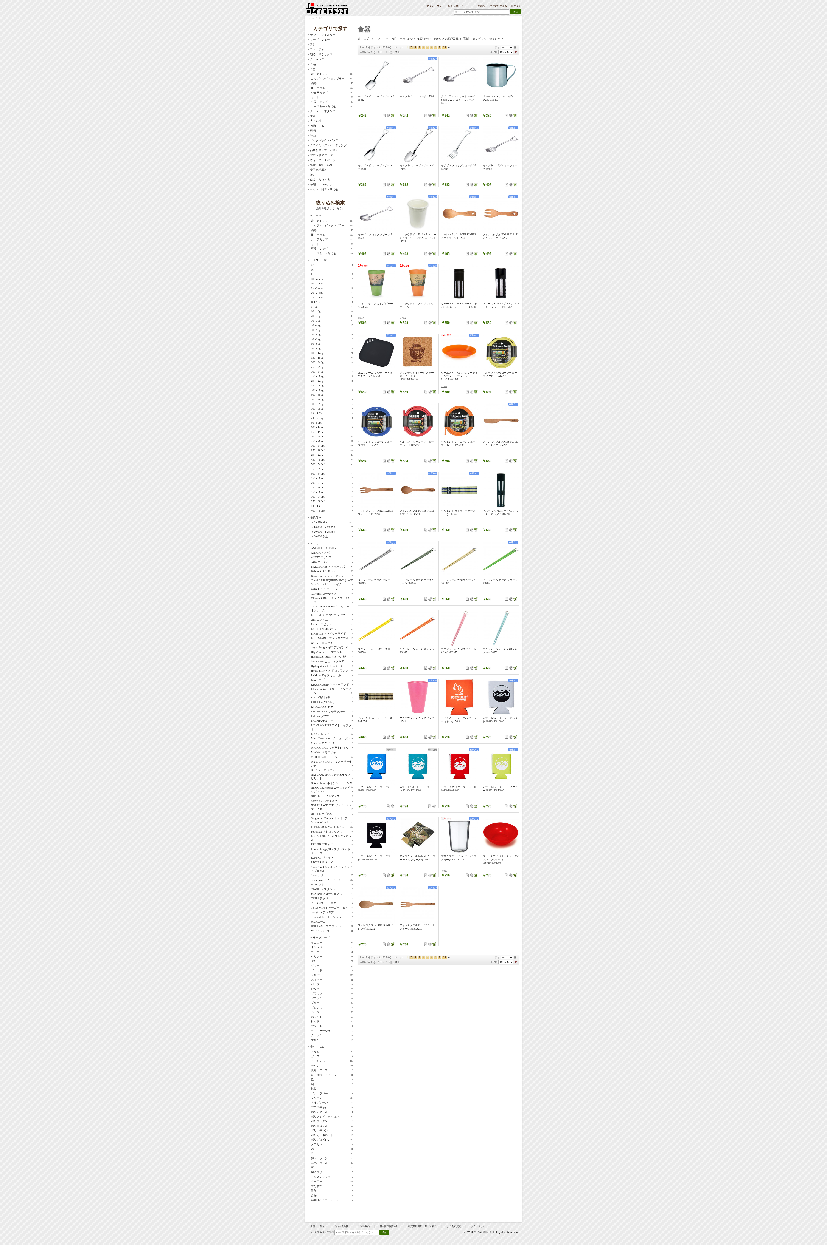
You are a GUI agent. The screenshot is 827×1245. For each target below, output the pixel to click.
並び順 (494, 51)
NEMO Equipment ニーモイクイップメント (332, 789)
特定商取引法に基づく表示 (422, 1226)
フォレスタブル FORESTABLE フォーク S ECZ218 (375, 512)
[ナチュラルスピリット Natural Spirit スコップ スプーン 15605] (376, 213)
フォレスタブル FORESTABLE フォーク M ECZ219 (417, 927)
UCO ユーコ (332, 921)
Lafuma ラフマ (332, 716)
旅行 (313, 174)
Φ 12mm (332, 302)
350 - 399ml (332, 450)
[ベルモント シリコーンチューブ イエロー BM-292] (501, 352)
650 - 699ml (332, 478)
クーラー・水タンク (322, 111)
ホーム (311, 18)
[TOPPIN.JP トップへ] (327, 9)
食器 (313, 69)
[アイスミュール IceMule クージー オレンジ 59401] (459, 697)
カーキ (332, 951)
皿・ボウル (332, 88)
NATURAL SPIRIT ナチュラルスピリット (332, 776)
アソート (332, 1026)
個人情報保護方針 (388, 1226)
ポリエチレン (332, 1130)
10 (444, 47)
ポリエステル (332, 1126)
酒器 (332, 83)
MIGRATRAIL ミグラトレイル (332, 747)
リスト (396, 52)
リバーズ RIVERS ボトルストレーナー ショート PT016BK (501, 305)
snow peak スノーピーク (332, 880)
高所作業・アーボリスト (325, 150)
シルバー (332, 975)
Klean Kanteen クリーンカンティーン (332, 691)
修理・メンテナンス (322, 184)
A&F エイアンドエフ (332, 548)
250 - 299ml (332, 441)
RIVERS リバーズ (332, 862)
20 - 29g (332, 316)
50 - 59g (332, 330)
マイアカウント (435, 6)
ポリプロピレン (332, 1139)
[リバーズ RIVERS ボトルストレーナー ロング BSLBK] (501, 490)
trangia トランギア (332, 912)
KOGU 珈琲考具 (332, 697)
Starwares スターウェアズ (332, 893)
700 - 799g (332, 399)
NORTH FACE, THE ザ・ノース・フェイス (332, 807)
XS (332, 265)
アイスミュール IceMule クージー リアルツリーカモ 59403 (417, 858)
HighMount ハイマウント (332, 652)
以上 (332, 536)
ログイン (516, 6)
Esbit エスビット (332, 624)
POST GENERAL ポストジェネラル (332, 838)
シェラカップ (332, 92)
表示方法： (366, 51)
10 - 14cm (332, 283)
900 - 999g (332, 408)
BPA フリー (332, 1172)
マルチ (332, 1040)
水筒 (313, 116)
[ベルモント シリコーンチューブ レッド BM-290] (418, 421)
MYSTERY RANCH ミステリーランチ (332, 763)
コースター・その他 (332, 106)
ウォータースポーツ (322, 160)
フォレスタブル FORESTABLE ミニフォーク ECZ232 (500, 236)
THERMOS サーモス (332, 903)
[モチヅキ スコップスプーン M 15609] (418, 144)
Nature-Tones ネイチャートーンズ (332, 783)
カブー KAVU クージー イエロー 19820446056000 (500, 789)
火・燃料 (315, 120)
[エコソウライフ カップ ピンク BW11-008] (418, 697)
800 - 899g (332, 404)
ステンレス (332, 1061)
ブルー (332, 1002)
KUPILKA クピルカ (332, 702)
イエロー (332, 942)
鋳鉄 (332, 1088)
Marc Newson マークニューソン (332, 738)
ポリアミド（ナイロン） (332, 1116)
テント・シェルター (322, 34)
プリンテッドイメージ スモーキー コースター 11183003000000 (417, 376)
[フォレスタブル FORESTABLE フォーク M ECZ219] (418, 904)
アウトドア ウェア (321, 155)
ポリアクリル (332, 1112)
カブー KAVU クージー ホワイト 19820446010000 (500, 720)
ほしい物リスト (457, 6)
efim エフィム (332, 619)
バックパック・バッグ (324, 140)
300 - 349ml (332, 445)
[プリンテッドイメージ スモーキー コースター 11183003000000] (418, 352)
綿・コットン (332, 1158)
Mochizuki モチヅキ (332, 752)
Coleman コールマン (332, 593)
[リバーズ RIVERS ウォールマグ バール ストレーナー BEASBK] (459, 282)
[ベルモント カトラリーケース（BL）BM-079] (459, 490)
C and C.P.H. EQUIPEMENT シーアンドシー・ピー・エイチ (332, 582)
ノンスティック (332, 1177)
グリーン (332, 961)
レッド (332, 1021)
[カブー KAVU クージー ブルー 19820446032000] (376, 766)
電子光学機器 (318, 169)
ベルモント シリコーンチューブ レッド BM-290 (417, 443)
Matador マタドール (332, 743)
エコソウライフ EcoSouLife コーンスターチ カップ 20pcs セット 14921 (418, 238)
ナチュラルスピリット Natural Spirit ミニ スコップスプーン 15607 (458, 100)
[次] (449, 47)
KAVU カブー (332, 679)
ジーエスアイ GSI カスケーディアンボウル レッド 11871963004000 (501, 859)
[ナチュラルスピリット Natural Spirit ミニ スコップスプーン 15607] (459, 75)
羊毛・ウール (332, 1163)
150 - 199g (332, 357)
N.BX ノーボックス (332, 770)
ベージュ (332, 1012)
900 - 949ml (332, 496)
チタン (332, 1065)
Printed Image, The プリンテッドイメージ (332, 851)
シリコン (332, 1098)
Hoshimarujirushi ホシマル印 (332, 656)
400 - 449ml (332, 455)
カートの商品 (477, 6)
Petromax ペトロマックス (332, 831)
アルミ (332, 1051)
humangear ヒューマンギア (332, 661)
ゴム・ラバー (332, 1093)
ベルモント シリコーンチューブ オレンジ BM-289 (458, 443)
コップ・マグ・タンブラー (332, 78)
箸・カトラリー (332, 74)
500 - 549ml (332, 464)
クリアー (332, 956)
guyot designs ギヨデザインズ (332, 647)
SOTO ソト (332, 884)
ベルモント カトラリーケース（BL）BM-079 (458, 512)
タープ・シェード (321, 39)
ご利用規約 (364, 1226)
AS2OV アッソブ (332, 557)
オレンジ (332, 947)
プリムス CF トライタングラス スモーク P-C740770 (459, 858)
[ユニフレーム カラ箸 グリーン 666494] (501, 559)
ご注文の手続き (498, 6)
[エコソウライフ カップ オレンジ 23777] (418, 282)
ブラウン (332, 993)
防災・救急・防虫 (321, 179)
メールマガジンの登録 (322, 1232)
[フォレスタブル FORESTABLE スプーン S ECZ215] (418, 490)
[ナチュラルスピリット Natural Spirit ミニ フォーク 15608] (418, 75)
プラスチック (332, 1107)
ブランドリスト (479, 1226)
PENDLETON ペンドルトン (332, 826)
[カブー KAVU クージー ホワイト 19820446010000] (501, 697)
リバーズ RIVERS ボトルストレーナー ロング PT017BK (501, 512)
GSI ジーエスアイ (332, 642)
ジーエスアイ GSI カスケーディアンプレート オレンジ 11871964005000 (459, 376)
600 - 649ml (332, 473)
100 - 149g (332, 353)
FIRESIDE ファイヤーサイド (332, 633)
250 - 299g (332, 367)
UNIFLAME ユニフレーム (332, 926)
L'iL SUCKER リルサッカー (332, 711)
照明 (313, 130)
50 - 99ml (332, 422)
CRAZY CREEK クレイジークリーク (332, 600)
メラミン (332, 1144)
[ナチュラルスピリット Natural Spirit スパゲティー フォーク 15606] (501, 144)
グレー (332, 965)
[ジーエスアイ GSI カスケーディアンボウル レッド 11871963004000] (501, 835)
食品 (313, 64)
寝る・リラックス (321, 54)
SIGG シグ (332, 875)
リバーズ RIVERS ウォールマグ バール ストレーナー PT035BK (459, 305)
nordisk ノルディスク (332, 800)
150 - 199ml (332, 432)
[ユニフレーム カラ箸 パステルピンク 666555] (459, 628)
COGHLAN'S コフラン (332, 588)
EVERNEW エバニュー (332, 628)
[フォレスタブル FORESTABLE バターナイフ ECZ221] (501, 421)
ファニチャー (318, 49)
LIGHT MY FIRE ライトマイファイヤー (332, 727)
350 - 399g (332, 376)
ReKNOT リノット (332, 857)
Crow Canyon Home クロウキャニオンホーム (332, 608)
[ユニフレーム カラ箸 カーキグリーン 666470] (418, 559)
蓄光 (332, 1195)
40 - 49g (332, 325)
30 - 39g (332, 320)
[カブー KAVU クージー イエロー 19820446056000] (501, 766)
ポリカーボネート (332, 1135)
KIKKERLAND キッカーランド (332, 684)
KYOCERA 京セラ (332, 706)
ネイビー (332, 979)
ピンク (332, 989)
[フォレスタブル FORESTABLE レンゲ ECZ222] (376, 904)
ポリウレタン (332, 1121)
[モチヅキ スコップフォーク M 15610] (459, 144)
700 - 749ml (332, 483)
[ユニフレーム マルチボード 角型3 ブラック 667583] (376, 352)
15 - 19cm (332, 288)
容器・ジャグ (332, 101)
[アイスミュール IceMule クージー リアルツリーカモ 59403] (418, 835)
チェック (332, 1035)
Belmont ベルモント (332, 571)
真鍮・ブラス (332, 1070)
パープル (332, 984)
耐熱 (332, 1190)
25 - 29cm (332, 297)
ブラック (332, 998)
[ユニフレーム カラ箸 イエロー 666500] (376, 628)
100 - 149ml (332, 427)
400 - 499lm (332, 510)
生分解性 (332, 1186)
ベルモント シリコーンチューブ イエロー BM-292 (500, 374)
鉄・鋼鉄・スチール (332, 1075)
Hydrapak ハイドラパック (332, 666)
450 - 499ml (332, 459)
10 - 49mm (332, 279)
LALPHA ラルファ (332, 720)
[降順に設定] (515, 51)
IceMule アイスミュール (332, 675)
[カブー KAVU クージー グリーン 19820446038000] (418, 766)
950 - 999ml (332, 501)
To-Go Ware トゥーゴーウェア (332, 907)
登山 (313, 135)
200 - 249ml (332, 436)
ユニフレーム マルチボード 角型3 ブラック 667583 (375, 374)
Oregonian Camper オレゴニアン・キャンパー (332, 820)
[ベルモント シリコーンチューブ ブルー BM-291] (376, 421)
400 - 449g (332, 381)
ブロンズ (332, 1007)
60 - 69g (332, 334)
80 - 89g (332, 343)
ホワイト (332, 1016)
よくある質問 (454, 1226)
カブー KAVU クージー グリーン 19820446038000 (417, 789)
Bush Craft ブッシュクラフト (332, 576)
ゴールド (332, 970)
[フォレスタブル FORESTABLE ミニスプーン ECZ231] (459, 213)
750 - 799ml (332, 487)
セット (332, 97)
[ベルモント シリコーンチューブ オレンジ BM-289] (459, 421)
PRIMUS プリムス (332, 844)
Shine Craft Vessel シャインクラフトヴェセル (332, 868)
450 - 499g (332, 385)
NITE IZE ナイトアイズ (332, 796)
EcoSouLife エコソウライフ (332, 615)
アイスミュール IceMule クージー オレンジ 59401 (459, 720)
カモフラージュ (332, 1030)
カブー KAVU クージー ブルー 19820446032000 (375, 789)
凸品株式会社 (341, 1226)
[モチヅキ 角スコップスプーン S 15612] (376, 75)
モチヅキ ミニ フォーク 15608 (417, 96)
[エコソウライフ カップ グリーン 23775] (376, 282)
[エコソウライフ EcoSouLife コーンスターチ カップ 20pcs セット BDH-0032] (418, 213)
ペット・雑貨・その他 (324, 189)
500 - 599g (332, 390)
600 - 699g (332, 394)
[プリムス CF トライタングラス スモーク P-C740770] (459, 835)
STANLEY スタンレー (332, 889)
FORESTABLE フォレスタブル (332, 638)
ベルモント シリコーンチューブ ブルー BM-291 (375, 443)
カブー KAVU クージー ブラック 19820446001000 (375, 858)
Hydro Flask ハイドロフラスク (332, 670)
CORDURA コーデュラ (332, 1200)
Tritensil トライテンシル (332, 917)
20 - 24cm (332, 292)
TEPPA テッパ (332, 898)
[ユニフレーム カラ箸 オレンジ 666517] (418, 628)
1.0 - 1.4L (332, 506)
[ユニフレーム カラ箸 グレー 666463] (376, 559)
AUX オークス (332, 562)
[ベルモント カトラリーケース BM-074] (376, 697)
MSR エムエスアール (332, 756)
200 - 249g (332, 362)
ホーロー (332, 1181)
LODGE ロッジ (332, 733)
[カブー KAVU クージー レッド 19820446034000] (459, 766)
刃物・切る (317, 125)
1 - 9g (332, 306)
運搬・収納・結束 (321, 165)
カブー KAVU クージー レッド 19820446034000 (458, 789)
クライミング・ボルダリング (328, 145)
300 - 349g (332, 371)
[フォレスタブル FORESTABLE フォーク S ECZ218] (376, 490)
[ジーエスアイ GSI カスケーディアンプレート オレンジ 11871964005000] (459, 352)
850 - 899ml (332, 492)
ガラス (332, 1056)
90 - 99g (332, 348)
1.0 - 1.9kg (332, 413)
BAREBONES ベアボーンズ (332, 566)
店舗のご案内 (317, 1226)
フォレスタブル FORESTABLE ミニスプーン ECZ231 (458, 236)
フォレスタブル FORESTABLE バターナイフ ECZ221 (500, 443)
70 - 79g (332, 339)
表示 (497, 47)
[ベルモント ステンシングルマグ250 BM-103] (501, 75)
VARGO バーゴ (332, 931)
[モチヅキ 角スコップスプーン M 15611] (376, 144)
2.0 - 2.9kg (332, 418)
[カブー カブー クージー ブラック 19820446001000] (376, 835)
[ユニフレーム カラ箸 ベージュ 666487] (459, 559)
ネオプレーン (332, 1102)
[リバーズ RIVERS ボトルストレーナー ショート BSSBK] (501, 282)
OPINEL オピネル (332, 814)
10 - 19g (332, 311)
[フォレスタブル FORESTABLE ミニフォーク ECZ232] (501, 213)
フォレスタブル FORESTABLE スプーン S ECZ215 (417, 512)
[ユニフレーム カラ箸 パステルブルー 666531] (501, 628)
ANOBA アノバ (332, 552)
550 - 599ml (332, 469)
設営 (313, 44)
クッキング (317, 59)
